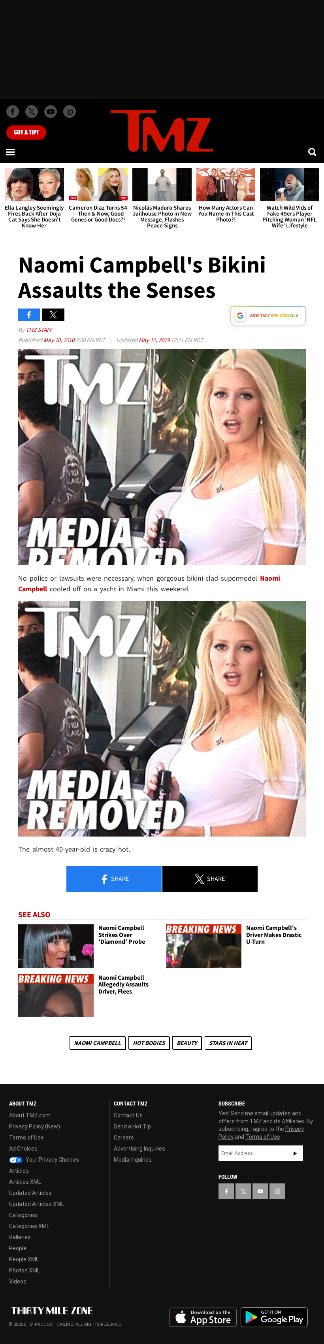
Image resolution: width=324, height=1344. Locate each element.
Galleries (20, 1237)
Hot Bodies (149, 1043)
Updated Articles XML (36, 1204)
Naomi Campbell (97, 1043)
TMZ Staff (39, 329)
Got (26, 132)
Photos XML (24, 1270)
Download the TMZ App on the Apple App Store (203, 1317)
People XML (24, 1259)
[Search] (313, 152)
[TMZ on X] (31, 111)
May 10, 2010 (59, 340)
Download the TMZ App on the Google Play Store (274, 1317)
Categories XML (29, 1226)
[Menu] (11, 152)
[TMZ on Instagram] (69, 111)
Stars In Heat (228, 1043)
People (17, 1248)
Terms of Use (26, 1137)
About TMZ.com (30, 1115)
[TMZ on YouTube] (260, 1191)
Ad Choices (23, 1148)
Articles (19, 1171)
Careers (124, 1137)
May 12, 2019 (155, 340)
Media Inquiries (133, 1160)
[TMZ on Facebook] (12, 111)
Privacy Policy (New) (34, 1126)
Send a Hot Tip (132, 1126)
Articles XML (25, 1182)
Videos (17, 1281)
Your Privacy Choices (51, 1160)
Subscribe (295, 1153)
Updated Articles (30, 1193)
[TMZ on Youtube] (50, 111)
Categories (23, 1215)
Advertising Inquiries (139, 1148)
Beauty (187, 1043)
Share (119, 878)
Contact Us (128, 1115)
